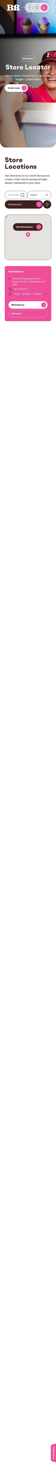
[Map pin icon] (29, 7)
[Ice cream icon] (37, 7)
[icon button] (47, 204)
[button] (28, 235)
